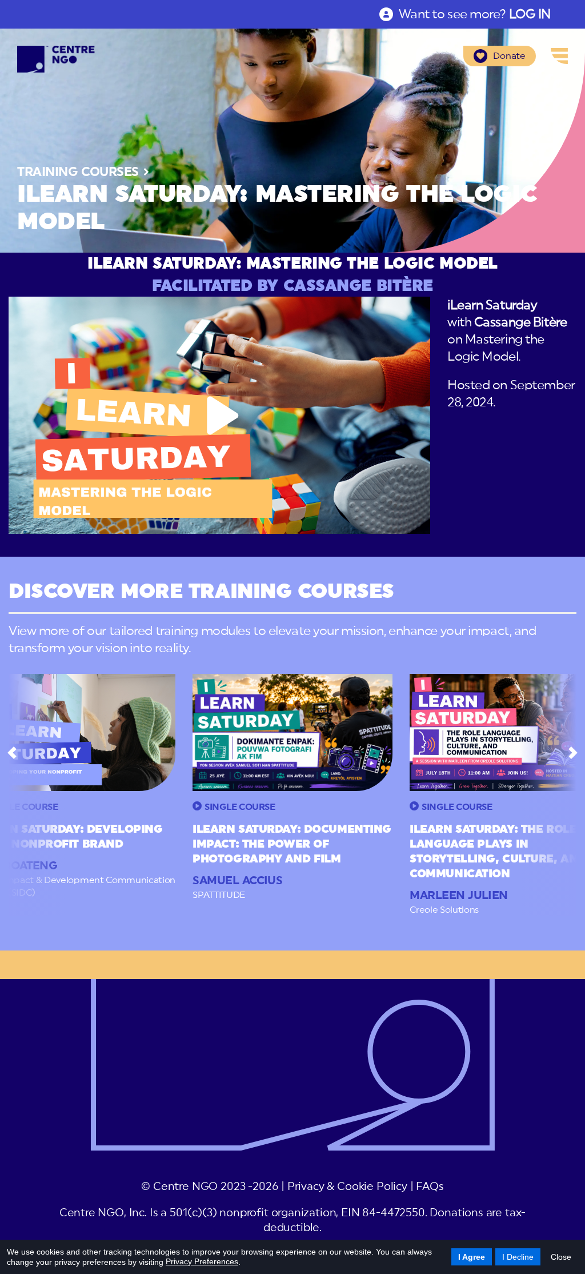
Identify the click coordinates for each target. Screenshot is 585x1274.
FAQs (429, 1186)
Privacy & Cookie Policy (347, 1186)
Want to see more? (475, 14)
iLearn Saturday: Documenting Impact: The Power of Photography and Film (292, 844)
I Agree (471, 1256)
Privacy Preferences (202, 1261)
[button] (12, 752)
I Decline (518, 1256)
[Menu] (559, 56)
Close (561, 1256)
